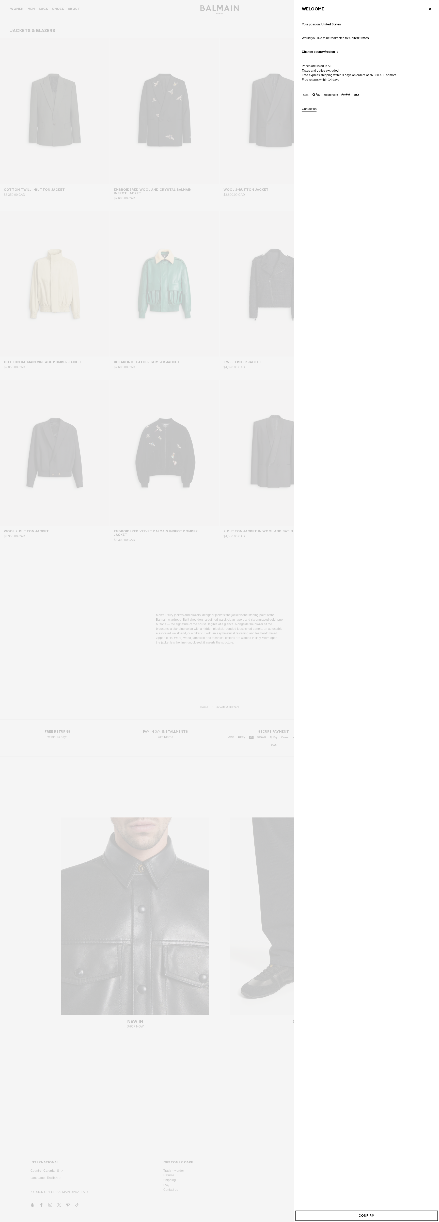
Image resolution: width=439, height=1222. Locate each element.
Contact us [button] (309, 109)
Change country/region (318, 52)
